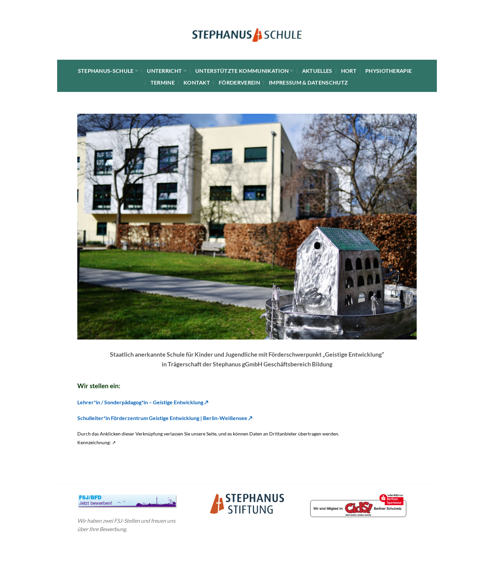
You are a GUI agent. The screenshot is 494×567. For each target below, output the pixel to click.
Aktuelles (317, 70)
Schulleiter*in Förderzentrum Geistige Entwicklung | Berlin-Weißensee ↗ (164, 418)
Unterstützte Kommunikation (242, 70)
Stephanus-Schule (106, 70)
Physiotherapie (388, 70)
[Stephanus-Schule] (247, 35)
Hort (349, 70)
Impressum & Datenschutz (308, 82)
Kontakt (196, 82)
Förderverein (239, 82)
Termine (163, 82)
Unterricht (164, 70)
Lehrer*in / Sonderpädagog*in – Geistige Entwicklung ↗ (142, 402)
